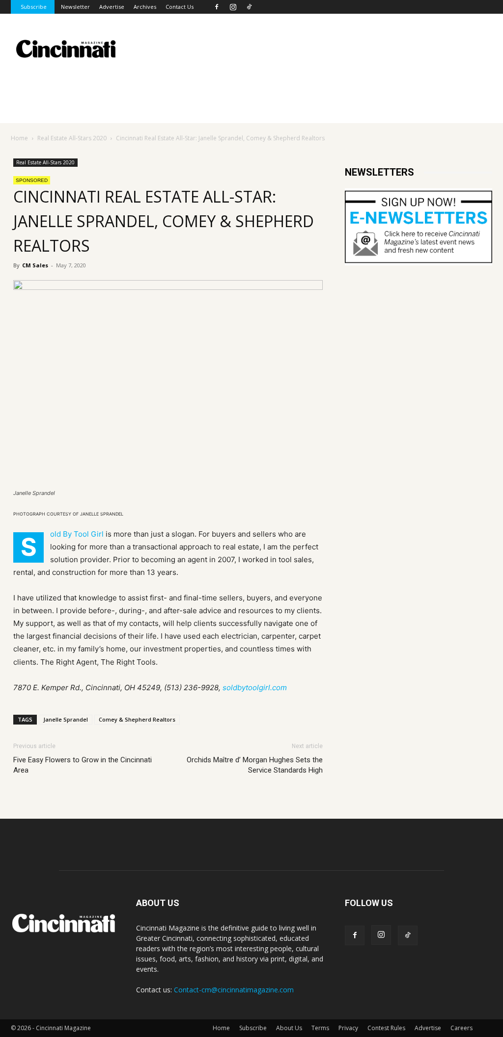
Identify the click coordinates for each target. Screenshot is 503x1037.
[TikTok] (249, 7)
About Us (289, 1028)
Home (19, 138)
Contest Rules (386, 1028)
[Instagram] (232, 7)
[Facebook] (216, 7)
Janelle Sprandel (65, 719)
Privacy (348, 1028)
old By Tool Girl (77, 534)
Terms (320, 1028)
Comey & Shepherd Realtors (137, 719)
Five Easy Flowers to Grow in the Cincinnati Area (82, 765)
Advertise (111, 6)
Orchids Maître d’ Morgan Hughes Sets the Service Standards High (255, 765)
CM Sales (35, 265)
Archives (145, 6)
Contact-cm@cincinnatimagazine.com (234, 989)
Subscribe (34, 6)
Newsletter (75, 6)
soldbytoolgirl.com (255, 687)
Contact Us (180, 6)
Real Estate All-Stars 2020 (72, 138)
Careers (461, 1028)
